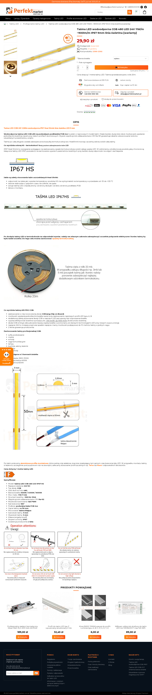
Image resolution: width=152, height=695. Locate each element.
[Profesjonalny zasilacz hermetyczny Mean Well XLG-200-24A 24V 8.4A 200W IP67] (22, 608)
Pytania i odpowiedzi (55, 673)
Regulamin (51, 659)
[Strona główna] (5, 23)
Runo (99, 465)
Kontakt (111, 659)
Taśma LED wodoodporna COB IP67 (138, 663)
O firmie (111, 662)
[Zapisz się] (36, 673)
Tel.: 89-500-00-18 (13, 666)
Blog (110, 665)
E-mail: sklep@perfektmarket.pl (18, 668)
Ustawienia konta (74, 665)
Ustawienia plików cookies (54, 666)
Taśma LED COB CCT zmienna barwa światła (137, 668)
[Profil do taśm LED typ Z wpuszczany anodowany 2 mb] (58, 608)
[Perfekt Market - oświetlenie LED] (23, 9)
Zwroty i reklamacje (54, 670)
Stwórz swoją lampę (136, 659)
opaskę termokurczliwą (62, 238)
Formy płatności (94, 661)
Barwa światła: (83, 58)
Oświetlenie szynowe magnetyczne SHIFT (137, 674)
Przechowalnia (73, 668)
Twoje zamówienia (75, 659)
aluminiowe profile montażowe (34, 463)
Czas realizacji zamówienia (93, 668)
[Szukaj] (129, 12)
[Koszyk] (144, 12)
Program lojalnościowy (76, 662)
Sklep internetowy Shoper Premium (135, 693)
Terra (91, 465)
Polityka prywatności (55, 662)
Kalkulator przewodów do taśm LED (55, 677)
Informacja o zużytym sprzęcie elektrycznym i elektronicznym (56, 683)
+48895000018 (133, 7)
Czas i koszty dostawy (96, 664)
